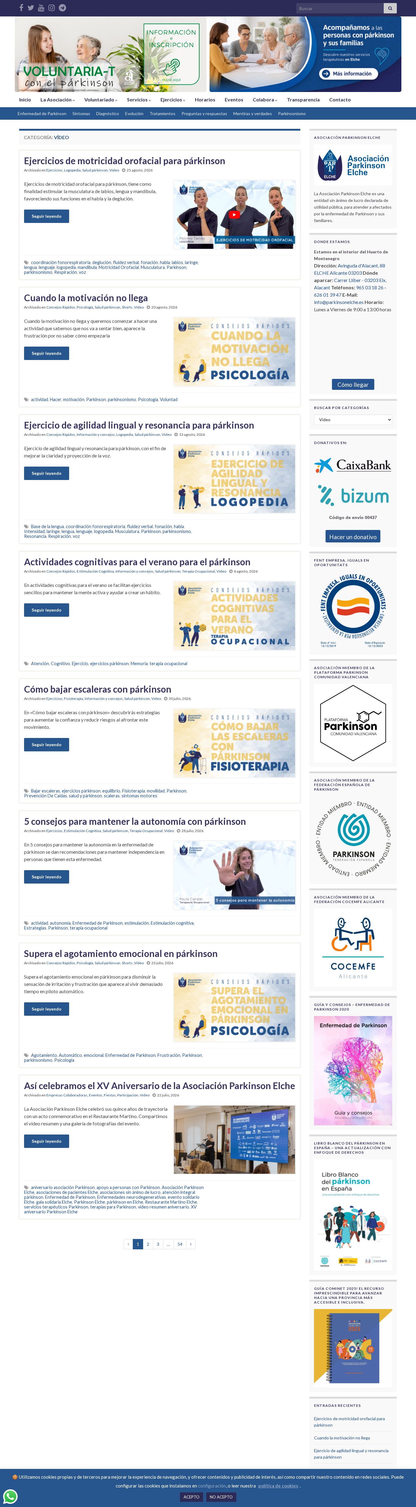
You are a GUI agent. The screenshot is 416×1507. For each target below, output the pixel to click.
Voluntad (169, 399)
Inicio (25, 99)
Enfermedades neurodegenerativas (131, 1197)
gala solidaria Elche (54, 1202)
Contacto (340, 99)
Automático (70, 1055)
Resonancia (35, 536)
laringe (191, 262)
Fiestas (110, 1095)
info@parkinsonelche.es (339, 302)
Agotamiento (44, 1055)
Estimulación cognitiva (172, 923)
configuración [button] (212, 1485)
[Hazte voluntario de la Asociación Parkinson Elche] (110, 54)
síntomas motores (139, 795)
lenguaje (47, 267)
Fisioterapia (73, 698)
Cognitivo (60, 663)
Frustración (168, 1055)
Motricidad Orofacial (119, 267)
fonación (149, 262)
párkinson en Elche (125, 1202)
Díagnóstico (107, 113)
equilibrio (111, 790)
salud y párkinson (85, 795)
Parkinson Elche (89, 1202)
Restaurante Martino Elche (171, 1202)
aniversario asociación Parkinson (63, 1187)
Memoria (139, 663)
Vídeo (114, 170)
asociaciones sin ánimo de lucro (130, 1192)
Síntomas (81, 113)
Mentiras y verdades (252, 113)
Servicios (138, 99)
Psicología (85, 307)
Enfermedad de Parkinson (42, 113)
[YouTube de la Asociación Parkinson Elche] (41, 6)
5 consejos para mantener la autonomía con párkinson (135, 821)
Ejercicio (80, 663)
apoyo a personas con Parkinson (128, 1187)
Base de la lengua (47, 526)
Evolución (134, 113)
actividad (39, 399)
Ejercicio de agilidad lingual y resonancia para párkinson (139, 424)
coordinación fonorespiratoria (60, 262)
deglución (101, 262)
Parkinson (176, 267)
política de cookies (278, 1485)
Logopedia (72, 170)
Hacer (55, 399)
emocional (94, 1055)
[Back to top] (402, 1493)
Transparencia (303, 99)
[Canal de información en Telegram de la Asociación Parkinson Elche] (62, 6)
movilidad (156, 790)
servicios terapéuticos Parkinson (56, 1206)
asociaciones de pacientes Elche (67, 1192)
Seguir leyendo (47, 216)
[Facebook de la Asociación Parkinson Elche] (21, 6)
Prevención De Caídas (45, 795)
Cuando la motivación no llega (86, 297)
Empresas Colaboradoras (66, 1095)
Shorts (127, 307)
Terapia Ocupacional (198, 571)
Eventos (234, 99)
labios (177, 262)
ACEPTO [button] (191, 1497)
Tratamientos (162, 113)
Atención (40, 663)
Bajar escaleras (45, 790)
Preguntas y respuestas (204, 113)
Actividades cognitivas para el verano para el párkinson (137, 561)
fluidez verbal (126, 262)
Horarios (205, 99)
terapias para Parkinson (113, 1206)
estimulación (137, 923)
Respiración (65, 272)
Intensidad (34, 531)
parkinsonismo (38, 272)
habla (165, 262)
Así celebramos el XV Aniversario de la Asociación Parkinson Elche (159, 1085)
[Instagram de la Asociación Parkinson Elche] (51, 6)
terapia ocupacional (168, 663)
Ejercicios (171, 99)
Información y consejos (96, 434)
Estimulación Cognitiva (95, 571)
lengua (30, 267)
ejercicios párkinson (109, 663)
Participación (127, 1095)
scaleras (112, 795)
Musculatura (153, 267)
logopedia (66, 267)
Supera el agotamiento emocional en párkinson (121, 953)
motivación (73, 399)
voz (82, 272)
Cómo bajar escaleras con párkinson (97, 688)
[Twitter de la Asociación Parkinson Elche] (30, 6)
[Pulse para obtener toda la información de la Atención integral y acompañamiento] (305, 54)
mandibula (87, 267)
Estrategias (35, 927)
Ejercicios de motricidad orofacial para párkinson (124, 160)
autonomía (60, 923)
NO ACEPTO (221, 1497)
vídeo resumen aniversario (163, 1206)
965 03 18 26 (369, 287)
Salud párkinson (95, 170)
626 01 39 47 (327, 295)
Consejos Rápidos (60, 307)
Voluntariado (99, 99)
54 (180, 1244)
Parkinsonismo (292, 113)
